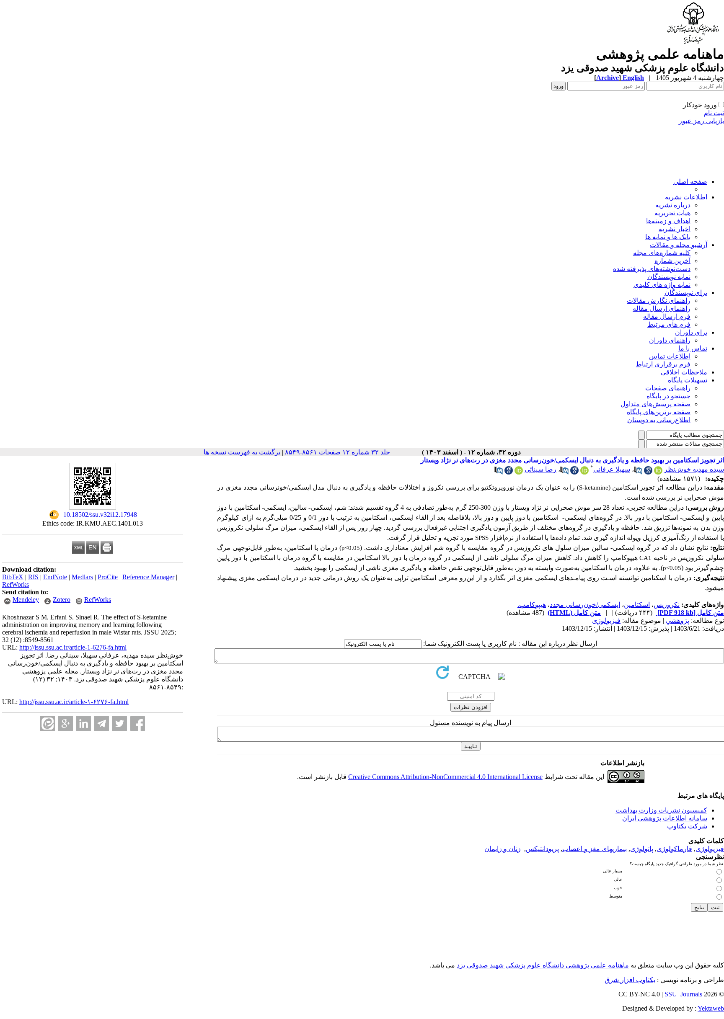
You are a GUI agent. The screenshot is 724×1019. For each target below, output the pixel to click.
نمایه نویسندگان (668, 276)
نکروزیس (667, 604)
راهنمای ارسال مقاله (661, 308)
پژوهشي (677, 620)
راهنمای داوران (669, 340)
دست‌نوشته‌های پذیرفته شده (651, 268)
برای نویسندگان (686, 292)
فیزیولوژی (606, 620)
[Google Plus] (65, 723)
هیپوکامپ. (531, 604)
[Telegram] (101, 723)
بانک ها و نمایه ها (667, 236)
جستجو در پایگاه (668, 396)
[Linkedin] (83, 723)
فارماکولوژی (674, 848)
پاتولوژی (641, 848)
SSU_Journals (683, 994)
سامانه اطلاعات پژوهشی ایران (664, 818)
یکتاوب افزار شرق (630, 979)
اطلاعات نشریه (686, 197)
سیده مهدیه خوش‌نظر (694, 469)
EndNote (55, 576)
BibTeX (12, 576)
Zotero (61, 599)
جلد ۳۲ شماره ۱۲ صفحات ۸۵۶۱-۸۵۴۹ (337, 452)
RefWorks (15, 584)
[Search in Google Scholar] (648, 472)
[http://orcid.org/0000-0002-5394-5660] (658, 472)
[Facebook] (137, 723)
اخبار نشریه (674, 228)
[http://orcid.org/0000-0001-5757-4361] (584, 472)
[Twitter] (119, 723)
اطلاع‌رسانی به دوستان (658, 419)
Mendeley (26, 599)
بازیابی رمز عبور (701, 120)
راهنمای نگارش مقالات (658, 300)
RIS (33, 576)
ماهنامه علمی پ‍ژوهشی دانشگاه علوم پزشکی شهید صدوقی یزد (543, 965)
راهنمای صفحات (667, 388)
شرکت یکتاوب (687, 826)
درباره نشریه (672, 205)
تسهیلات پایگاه (687, 380)
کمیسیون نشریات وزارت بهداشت (661, 810)
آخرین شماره (672, 260)
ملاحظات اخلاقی (684, 372)
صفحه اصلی (690, 181)
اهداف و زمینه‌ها (668, 220)
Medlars (82, 576)
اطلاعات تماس (669, 356)
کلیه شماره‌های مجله (661, 252)
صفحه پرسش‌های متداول (655, 404)
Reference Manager (148, 576)
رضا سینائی (540, 469)
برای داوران (691, 332)
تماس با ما (692, 348)
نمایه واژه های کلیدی (662, 284)
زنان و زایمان (502, 848)
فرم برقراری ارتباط (663, 364)
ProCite (108, 576)
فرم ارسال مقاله (666, 316)
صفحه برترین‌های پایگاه (658, 411)
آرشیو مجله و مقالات (678, 244)
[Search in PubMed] (638, 472)
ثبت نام (714, 112)
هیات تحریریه (672, 213)
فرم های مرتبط (668, 324)
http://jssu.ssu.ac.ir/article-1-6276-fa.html (73, 647)
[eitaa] (47, 723)
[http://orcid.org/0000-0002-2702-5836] (519, 472)
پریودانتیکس (542, 848)
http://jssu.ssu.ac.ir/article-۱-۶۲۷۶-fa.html (74, 701)
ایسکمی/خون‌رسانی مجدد (585, 604)
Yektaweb (711, 1008)
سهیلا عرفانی (611, 469)
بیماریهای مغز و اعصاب (594, 848)
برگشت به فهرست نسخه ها (242, 452)
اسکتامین (637, 604)
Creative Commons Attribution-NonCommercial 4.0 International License (445, 776)
